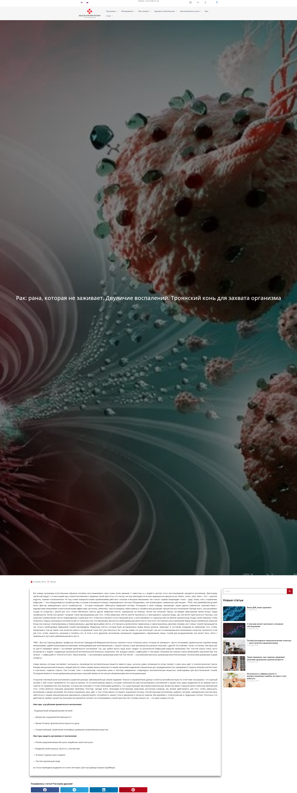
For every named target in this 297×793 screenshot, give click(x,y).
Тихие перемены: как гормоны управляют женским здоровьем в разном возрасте (266, 658)
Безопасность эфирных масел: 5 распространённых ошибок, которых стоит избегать (267, 676)
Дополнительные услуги (189, 11)
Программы (111, 11)
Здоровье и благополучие (164, 11)
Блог (206, 11)
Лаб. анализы (143, 11)
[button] (45, 789)
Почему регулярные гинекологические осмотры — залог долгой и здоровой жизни (269, 641)
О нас (108, 16)
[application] (117, 11)
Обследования (127, 11)
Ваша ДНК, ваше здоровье (259, 607)
